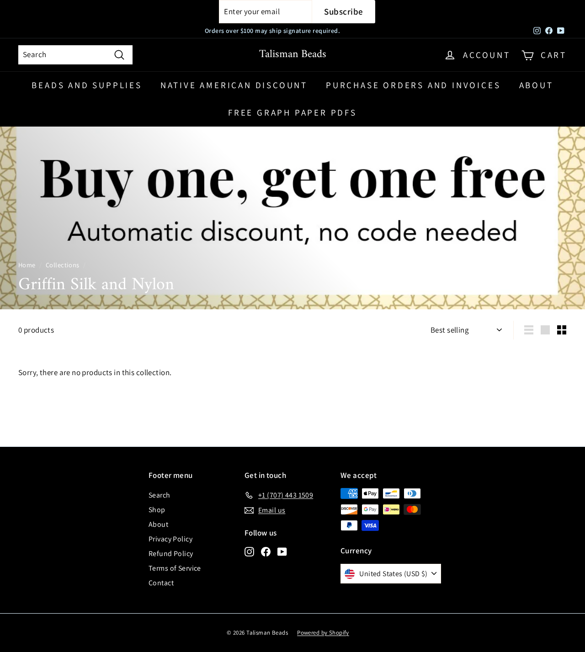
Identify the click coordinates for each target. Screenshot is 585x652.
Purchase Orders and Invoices (413, 85)
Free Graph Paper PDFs (292, 112)
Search (159, 495)
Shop (157, 509)
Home (27, 264)
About (536, 85)
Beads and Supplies (87, 85)
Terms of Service (175, 568)
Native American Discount (234, 85)
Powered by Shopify (323, 632)
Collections (63, 264)
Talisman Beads (292, 54)
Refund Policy (171, 553)
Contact (161, 583)
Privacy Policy (170, 539)
